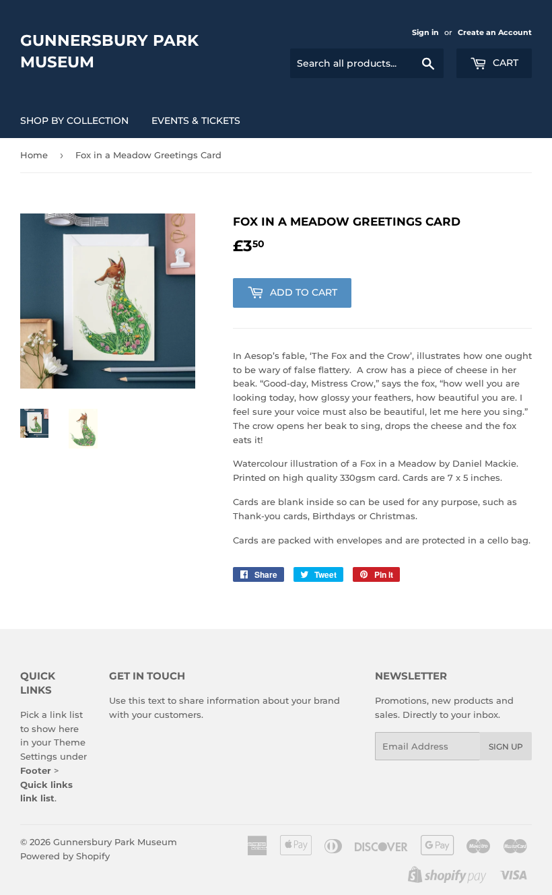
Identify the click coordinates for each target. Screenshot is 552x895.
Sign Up (506, 746)
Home (34, 155)
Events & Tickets (195, 120)
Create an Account (495, 32)
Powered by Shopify (65, 856)
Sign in (425, 32)
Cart (504, 63)
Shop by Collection (74, 120)
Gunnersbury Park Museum (109, 51)
